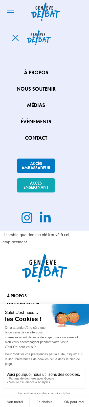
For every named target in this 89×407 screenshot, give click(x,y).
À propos (17, 295)
